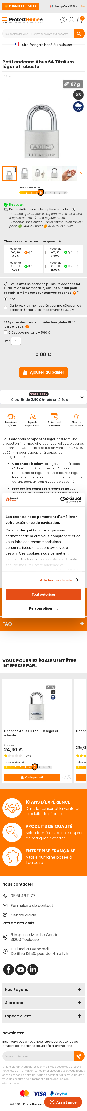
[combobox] (43, 33)
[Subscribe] (79, 1056)
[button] (24, 173)
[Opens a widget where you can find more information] (63, 1103)
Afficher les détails (56, 580)
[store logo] (26, 20)
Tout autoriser (43, 594)
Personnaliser (40, 608)
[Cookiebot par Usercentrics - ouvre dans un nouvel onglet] (61, 499)
